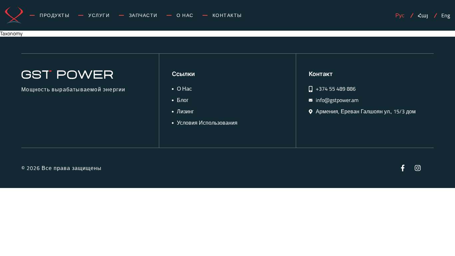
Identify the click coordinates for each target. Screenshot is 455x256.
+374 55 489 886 (336, 89)
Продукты (54, 15)
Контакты (227, 15)
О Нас (185, 15)
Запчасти (143, 15)
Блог (183, 100)
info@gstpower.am (337, 100)
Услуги (99, 15)
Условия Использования (207, 123)
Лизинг (185, 111)
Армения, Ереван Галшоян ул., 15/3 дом (366, 111)
